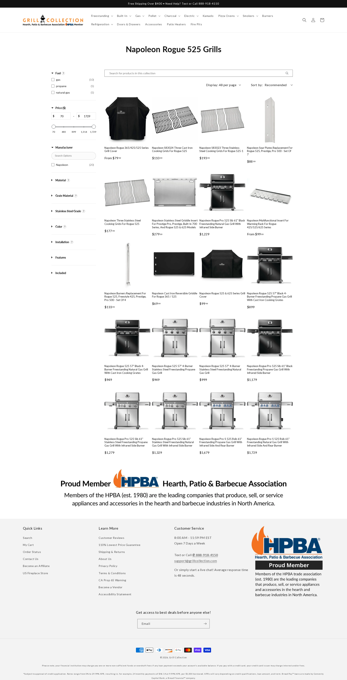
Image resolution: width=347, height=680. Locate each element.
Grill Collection (178, 657)
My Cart (28, 544)
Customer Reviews (112, 537)
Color (58, 226)
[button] (102, 16)
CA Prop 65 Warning (112, 580)
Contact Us (31, 559)
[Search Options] (288, 73)
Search (27, 537)
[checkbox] (73, 80)
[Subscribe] (205, 623)
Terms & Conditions (112, 573)
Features (60, 257)
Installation (62, 242)
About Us (105, 559)
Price (60, 108)
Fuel (58, 73)
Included (60, 273)
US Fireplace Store (35, 573)
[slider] (54, 127)
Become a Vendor (110, 587)
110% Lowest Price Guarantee (119, 544)
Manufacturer (63, 147)
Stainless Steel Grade (68, 211)
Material (60, 180)
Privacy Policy (108, 566)
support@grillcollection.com (195, 561)
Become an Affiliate (36, 566)
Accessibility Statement (115, 594)
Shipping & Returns (112, 552)
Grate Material (64, 195)
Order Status (32, 552)
